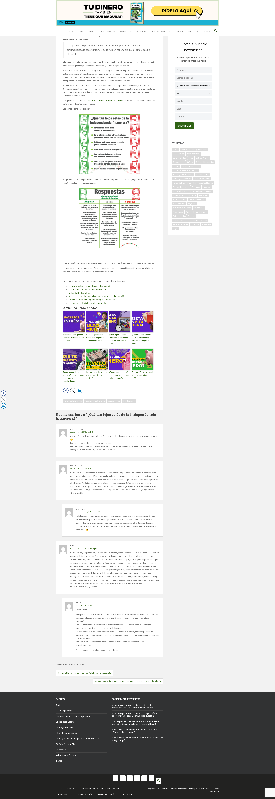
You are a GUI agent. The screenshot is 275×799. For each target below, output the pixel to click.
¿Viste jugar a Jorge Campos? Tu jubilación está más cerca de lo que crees (119, 339)
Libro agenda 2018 (64, 727)
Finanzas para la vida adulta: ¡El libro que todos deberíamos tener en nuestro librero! (73, 376)
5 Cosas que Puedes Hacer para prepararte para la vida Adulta (95, 337)
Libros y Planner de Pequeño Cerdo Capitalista (110, 31)
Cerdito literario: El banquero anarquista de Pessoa (92, 299)
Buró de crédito (179, 158)
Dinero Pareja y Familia (191, 166)
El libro (195, 170)
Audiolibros (142, 31)
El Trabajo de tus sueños (183, 174)
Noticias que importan (182, 208)
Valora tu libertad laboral (80, 292)
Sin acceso (61, 749)
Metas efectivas (114, 401)
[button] (215, 31)
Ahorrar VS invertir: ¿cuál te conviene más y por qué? (142, 375)
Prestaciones (199, 208)
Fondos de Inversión (181, 187)
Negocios (192, 203)
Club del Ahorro (202, 158)
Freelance (196, 187)
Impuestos (207, 187)
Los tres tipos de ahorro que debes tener (87, 289)
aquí (98, 104)
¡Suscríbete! (184, 126)
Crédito (190, 162)
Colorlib (201, 788)
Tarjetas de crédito (180, 224)
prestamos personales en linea (126, 705)
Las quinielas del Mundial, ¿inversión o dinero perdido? (97, 375)
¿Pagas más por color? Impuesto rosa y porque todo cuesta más (119, 375)
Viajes (175, 228)
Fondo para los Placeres (203, 183)
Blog (71, 31)
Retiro (188, 212)
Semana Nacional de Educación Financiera (190, 220)
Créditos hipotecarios (205, 162)
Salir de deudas (129, 401)
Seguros (191, 216)
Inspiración (191, 195)
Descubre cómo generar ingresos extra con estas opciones (73, 337)
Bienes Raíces (178, 154)
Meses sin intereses (197, 199)
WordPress (214, 791)
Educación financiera (181, 170)
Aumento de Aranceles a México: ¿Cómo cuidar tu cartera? (133, 706)
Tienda (59, 760)
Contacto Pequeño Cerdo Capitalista (192, 31)
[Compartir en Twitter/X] (72, 390)
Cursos (81, 31)
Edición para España (161, 31)
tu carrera (195, 224)
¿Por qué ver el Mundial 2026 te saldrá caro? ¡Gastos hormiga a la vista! (142, 339)
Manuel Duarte (119, 729)
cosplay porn (118, 721)
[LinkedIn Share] (79, 390)
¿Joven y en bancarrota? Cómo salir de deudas (90, 286)
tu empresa (206, 224)
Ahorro (184, 149)
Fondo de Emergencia (73, 401)
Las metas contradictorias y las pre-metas (88, 303)
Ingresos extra (179, 195)
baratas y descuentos (198, 149)
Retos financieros (200, 212)
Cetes (190, 158)
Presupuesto (178, 212)
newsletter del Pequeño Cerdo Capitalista (104, 100)
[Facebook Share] (66, 390)
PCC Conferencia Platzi (66, 744)
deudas (176, 166)
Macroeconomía (179, 199)
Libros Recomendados (66, 733)
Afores (175, 149)
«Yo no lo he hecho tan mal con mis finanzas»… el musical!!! (96, 296)
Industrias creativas (204, 191)
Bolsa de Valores (193, 154)
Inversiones (203, 195)
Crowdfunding (179, 162)
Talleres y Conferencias (66, 755)
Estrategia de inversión (182, 178)
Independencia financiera (95, 401)
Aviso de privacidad (65, 710)
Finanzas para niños (202, 178)
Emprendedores (202, 174)
